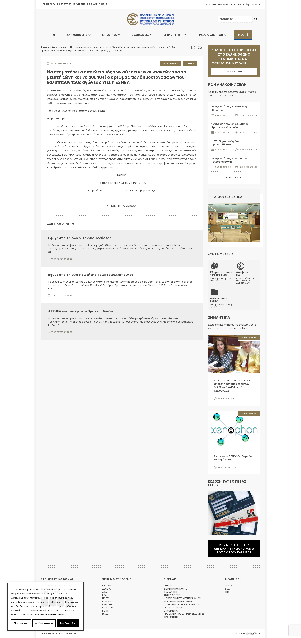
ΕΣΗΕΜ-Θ (107, 601)
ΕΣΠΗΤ (106, 610)
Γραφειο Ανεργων (210, 34)
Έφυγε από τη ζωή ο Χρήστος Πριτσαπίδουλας (229, 160)
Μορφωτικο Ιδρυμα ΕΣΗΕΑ (178, 601)
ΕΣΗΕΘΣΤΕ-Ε (109, 607)
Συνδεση (255, 4)
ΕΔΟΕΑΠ (106, 585)
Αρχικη (168, 585)
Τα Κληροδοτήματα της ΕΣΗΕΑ (221, 276)
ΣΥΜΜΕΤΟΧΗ (234, 71)
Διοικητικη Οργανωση (176, 588)
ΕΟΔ (104, 595)
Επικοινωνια (97, 4)
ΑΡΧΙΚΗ (53, 35)
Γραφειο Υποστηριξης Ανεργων (181, 604)
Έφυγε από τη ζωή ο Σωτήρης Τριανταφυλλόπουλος (91, 275)
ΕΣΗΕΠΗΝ (107, 604)
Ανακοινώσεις (59, 47)
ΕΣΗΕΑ (150, 19)
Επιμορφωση (173, 34)
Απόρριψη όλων (44, 623)
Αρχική (45, 47)
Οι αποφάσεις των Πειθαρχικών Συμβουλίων (246, 277)
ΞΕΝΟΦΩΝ (107, 588)
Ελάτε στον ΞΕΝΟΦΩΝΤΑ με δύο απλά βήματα (233, 457)
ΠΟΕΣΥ (105, 598)
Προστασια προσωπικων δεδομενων (184, 613)
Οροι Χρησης (171, 617)
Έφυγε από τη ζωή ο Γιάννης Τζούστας (79, 238)
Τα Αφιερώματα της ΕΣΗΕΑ (221, 302)
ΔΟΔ (104, 591)
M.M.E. (105, 613)
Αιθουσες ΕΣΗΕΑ (228, 197)
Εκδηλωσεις (140, 34)
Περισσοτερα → (234, 177)
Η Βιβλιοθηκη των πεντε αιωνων (182, 598)
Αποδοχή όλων (68, 623)
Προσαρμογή (21, 623)
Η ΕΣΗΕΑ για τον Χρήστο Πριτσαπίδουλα (80, 311)
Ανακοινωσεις (77, 34)
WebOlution (253, 633)
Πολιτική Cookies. (55, 614)
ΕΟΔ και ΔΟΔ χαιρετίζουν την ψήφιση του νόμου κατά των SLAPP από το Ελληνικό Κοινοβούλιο (232, 385)
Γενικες (189, 63)
